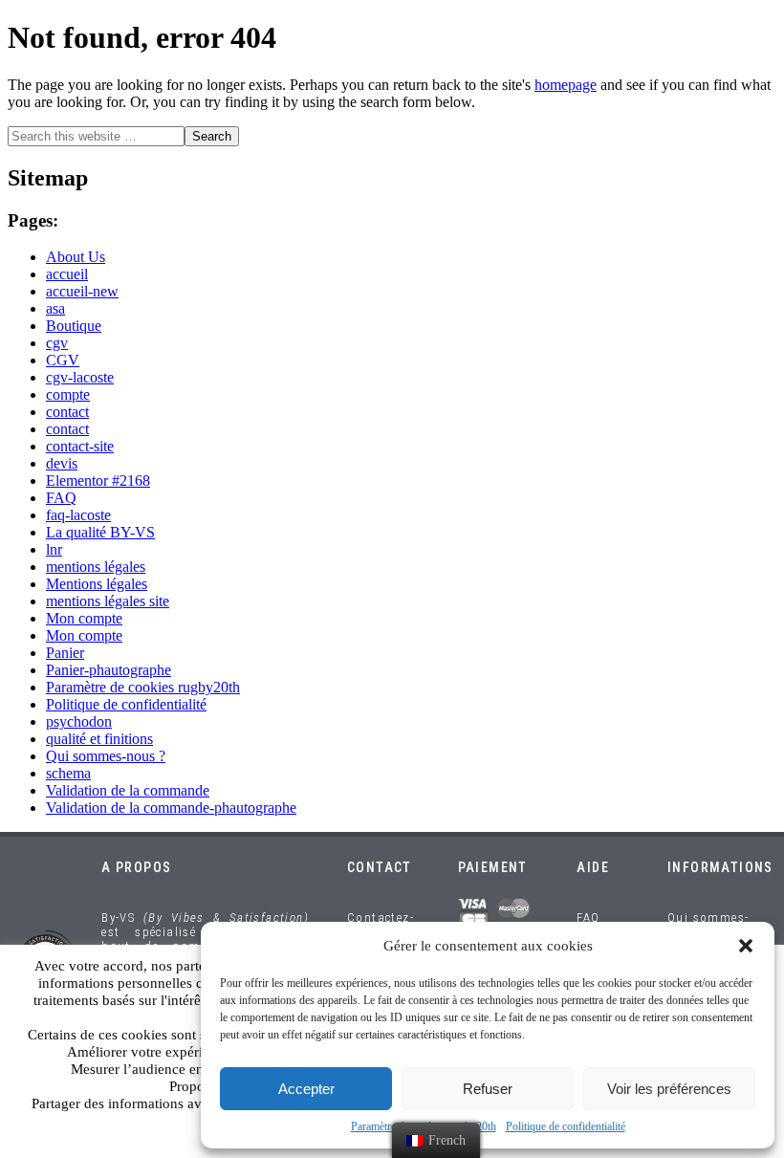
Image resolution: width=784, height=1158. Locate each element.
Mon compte (84, 618)
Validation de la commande (127, 790)
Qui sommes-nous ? (105, 756)
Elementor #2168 (98, 480)
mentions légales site (107, 601)
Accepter (306, 1089)
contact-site (80, 446)
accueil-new (82, 291)
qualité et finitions (99, 739)
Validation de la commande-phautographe (171, 807)
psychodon (79, 721)
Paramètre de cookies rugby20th (143, 687)
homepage (565, 84)
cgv (57, 343)
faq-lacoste (78, 515)
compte (68, 394)
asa (55, 308)
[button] (745, 945)
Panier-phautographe (108, 670)
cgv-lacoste (80, 377)
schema (68, 773)
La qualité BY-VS (100, 532)
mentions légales (95, 566)
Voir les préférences (669, 1089)
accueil (67, 274)
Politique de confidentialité (565, 1126)
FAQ (61, 498)
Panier (65, 653)
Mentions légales (96, 584)
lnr (54, 549)
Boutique (73, 325)
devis (61, 463)
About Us (75, 257)
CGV (62, 360)
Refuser (487, 1089)
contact (67, 412)
